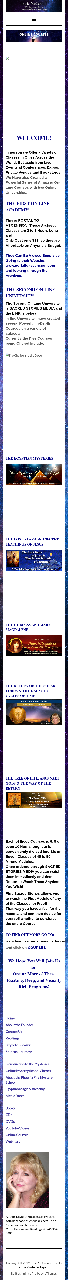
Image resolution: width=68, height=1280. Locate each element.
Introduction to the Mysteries (27, 1064)
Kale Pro (30, 1273)
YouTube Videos (17, 1128)
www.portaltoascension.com (30, 265)
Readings (12, 1038)
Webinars (13, 1141)
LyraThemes (48, 1273)
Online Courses (17, 1135)
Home (10, 1018)
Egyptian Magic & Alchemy (25, 1089)
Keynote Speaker (18, 1045)
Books (10, 1108)
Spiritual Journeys (19, 1052)
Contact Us (14, 1031)
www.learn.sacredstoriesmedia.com (36, 941)
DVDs (10, 1121)
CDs (9, 1115)
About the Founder (19, 1025)
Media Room (15, 1096)
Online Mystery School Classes (28, 1071)
